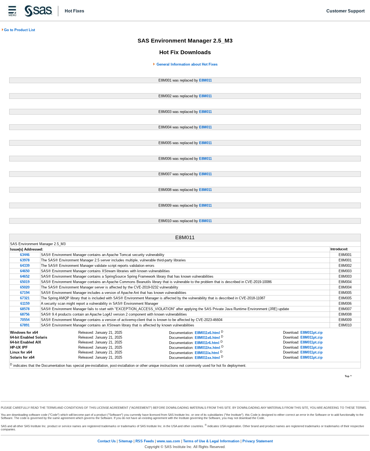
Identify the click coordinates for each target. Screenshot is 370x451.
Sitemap (125, 441)
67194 (25, 293)
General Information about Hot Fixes (187, 64)
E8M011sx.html (207, 358)
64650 (25, 271)
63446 (25, 255)
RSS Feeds (144, 441)
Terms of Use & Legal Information (211, 441)
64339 (25, 266)
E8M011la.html (207, 353)
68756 (25, 314)
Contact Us (107, 441)
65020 (25, 287)
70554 (25, 320)
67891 (25, 325)
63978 (25, 260)
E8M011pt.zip (311, 332)
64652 (25, 276)
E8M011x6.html (207, 333)
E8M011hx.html (207, 348)
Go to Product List (19, 30)
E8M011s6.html (207, 338)
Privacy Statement (257, 441)
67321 (25, 298)
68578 (25, 309)
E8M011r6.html (207, 343)
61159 (25, 303)
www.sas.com (168, 441)
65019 (25, 282)
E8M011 (205, 80)
